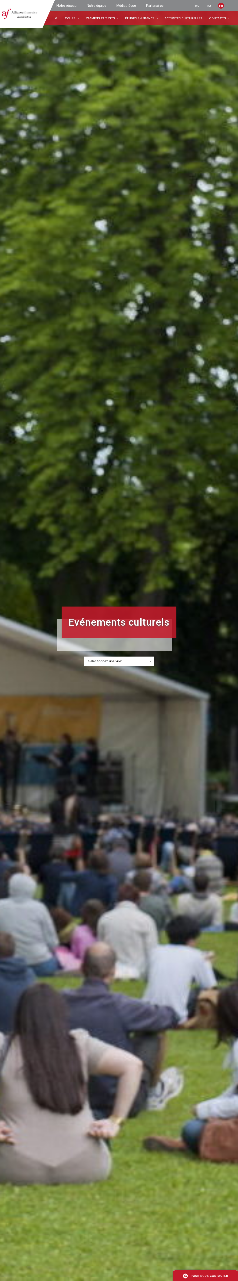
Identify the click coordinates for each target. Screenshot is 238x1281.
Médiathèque (126, 5)
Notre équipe (96, 5)
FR (221, 5)
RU (197, 5)
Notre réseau (66, 5)
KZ (209, 5)
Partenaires (155, 5)
